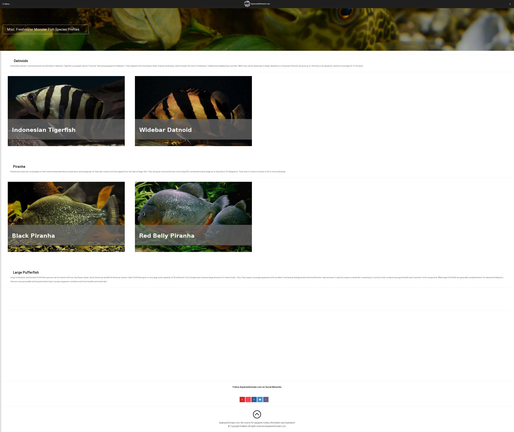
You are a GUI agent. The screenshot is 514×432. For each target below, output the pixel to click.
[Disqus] (257, 347)
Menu (3, 4)
